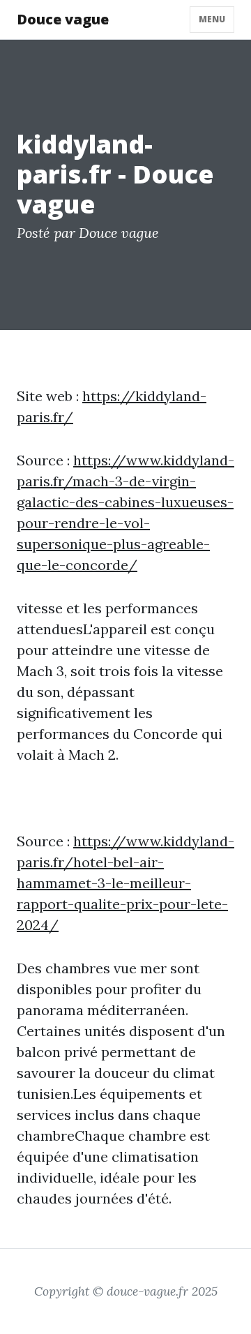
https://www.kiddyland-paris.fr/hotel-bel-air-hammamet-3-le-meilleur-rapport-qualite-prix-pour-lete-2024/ (125, 883)
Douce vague (63, 19)
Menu (212, 19)
